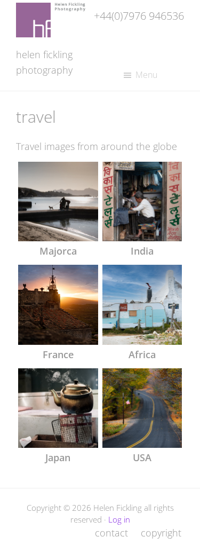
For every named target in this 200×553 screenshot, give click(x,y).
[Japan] (58, 408)
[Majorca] (58, 202)
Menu (146, 75)
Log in (119, 519)
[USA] (142, 408)
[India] (142, 202)
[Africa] (142, 305)
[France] (58, 305)
